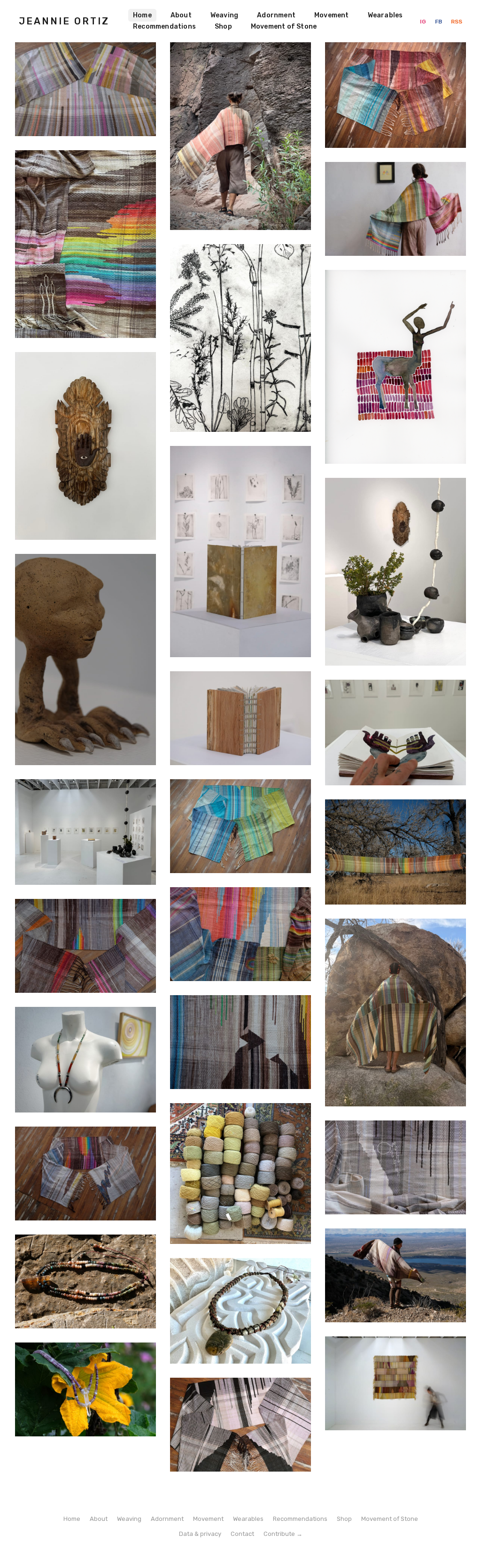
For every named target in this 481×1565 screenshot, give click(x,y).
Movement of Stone (284, 27)
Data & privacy (200, 1533)
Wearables (385, 15)
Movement (331, 15)
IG (423, 21)
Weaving (224, 15)
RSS (456, 21)
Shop (223, 27)
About (181, 15)
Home (142, 15)
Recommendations (164, 27)
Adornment (276, 15)
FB (439, 21)
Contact (242, 1533)
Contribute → (283, 1533)
